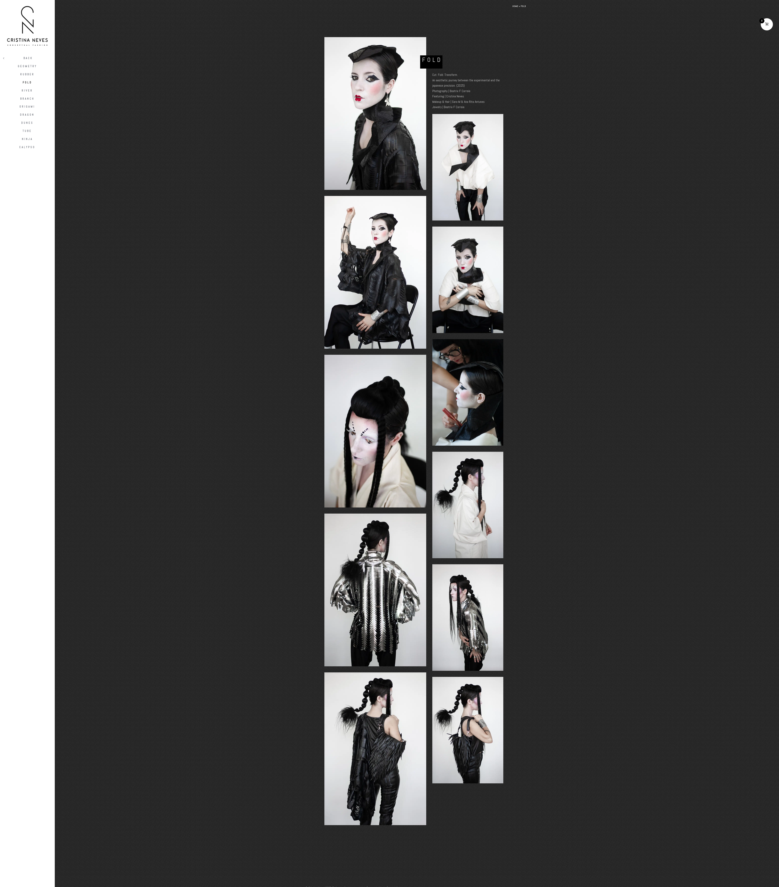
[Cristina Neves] (27, 26)
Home (515, 6)
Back (28, 58)
